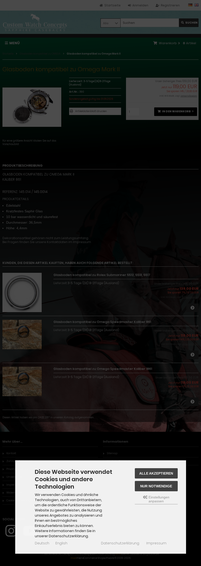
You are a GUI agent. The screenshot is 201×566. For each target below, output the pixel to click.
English (61, 543)
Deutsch (42, 543)
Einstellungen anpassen (158, 499)
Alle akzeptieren (156, 473)
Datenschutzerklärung (120, 543)
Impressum (156, 543)
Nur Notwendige (156, 486)
